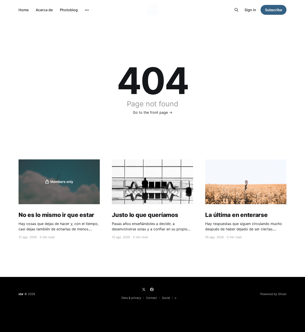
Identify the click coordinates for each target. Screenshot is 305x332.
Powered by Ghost (273, 294)
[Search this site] (236, 9)
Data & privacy (131, 298)
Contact (151, 298)
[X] (144, 289)
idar (21, 294)
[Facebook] (152, 289)
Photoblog (69, 10)
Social (166, 298)
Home (24, 10)
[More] (87, 10)
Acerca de (44, 10)
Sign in (250, 10)
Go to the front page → (152, 112)
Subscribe (273, 10)
